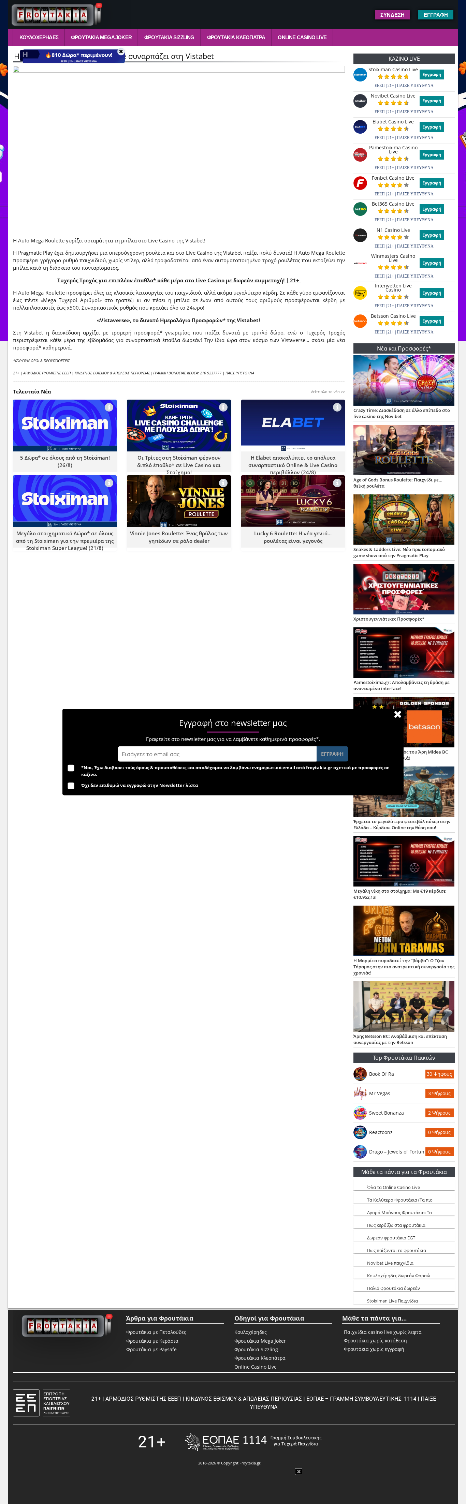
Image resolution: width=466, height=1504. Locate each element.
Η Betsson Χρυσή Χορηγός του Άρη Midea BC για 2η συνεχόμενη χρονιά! (400, 755)
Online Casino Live (302, 37)
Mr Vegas (379, 1093)
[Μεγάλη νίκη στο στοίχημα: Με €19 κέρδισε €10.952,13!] (404, 862)
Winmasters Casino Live (393, 258)
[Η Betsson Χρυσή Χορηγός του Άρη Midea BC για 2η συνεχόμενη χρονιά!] (404, 723)
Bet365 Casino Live (393, 204)
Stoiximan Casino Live (393, 70)
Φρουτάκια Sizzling (169, 37)
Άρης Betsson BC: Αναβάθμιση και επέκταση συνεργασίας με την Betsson (400, 1039)
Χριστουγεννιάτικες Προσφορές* (388, 619)
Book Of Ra (381, 1074)
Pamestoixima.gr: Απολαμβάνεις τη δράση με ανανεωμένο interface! (401, 685)
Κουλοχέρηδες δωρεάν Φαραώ (398, 1275)
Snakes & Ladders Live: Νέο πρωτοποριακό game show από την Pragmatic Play (399, 552)
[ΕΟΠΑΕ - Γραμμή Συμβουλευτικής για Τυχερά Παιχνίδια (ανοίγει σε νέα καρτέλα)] (253, 1442)
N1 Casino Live (393, 230)
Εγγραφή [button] (436, 15)
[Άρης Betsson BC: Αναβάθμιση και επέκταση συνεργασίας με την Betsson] (404, 1007)
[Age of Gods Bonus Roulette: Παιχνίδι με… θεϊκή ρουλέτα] (404, 451)
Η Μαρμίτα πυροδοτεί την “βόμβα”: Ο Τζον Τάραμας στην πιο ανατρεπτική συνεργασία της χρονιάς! (403, 966)
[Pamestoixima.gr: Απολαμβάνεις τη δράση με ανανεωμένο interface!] (404, 653)
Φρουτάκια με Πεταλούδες (156, 1332)
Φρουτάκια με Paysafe (151, 1349)
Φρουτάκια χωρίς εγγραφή (374, 1349)
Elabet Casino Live (393, 122)
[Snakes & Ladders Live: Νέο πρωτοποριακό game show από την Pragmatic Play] (404, 520)
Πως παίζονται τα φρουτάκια (396, 1250)
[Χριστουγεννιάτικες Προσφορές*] (404, 590)
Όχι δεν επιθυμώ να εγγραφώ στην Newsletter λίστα (139, 785)
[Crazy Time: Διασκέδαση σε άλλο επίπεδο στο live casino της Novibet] (404, 381)
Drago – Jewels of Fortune (396, 1151)
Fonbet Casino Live (393, 178)
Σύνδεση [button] (392, 15)
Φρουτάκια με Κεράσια (152, 1341)
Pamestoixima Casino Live (393, 150)
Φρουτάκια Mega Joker (101, 37)
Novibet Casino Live (393, 96)
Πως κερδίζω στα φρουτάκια (396, 1225)
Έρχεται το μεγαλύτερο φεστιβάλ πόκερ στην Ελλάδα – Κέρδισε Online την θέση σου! (401, 824)
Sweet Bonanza (386, 1113)
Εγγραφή (431, 74)
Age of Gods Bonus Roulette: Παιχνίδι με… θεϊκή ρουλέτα (397, 483)
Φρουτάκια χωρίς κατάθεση (375, 1340)
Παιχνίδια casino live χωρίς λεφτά (383, 1332)
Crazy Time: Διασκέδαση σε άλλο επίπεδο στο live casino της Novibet (401, 413)
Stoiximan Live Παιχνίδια (392, 1301)
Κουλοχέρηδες (38, 37)
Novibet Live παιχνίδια (390, 1263)
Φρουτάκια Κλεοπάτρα (236, 37)
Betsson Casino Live (393, 316)
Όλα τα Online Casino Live (393, 1187)
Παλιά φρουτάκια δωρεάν (393, 1288)
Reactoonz (381, 1132)
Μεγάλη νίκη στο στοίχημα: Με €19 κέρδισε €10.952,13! (399, 894)
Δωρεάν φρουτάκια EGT (391, 1238)
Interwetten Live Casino (393, 288)
